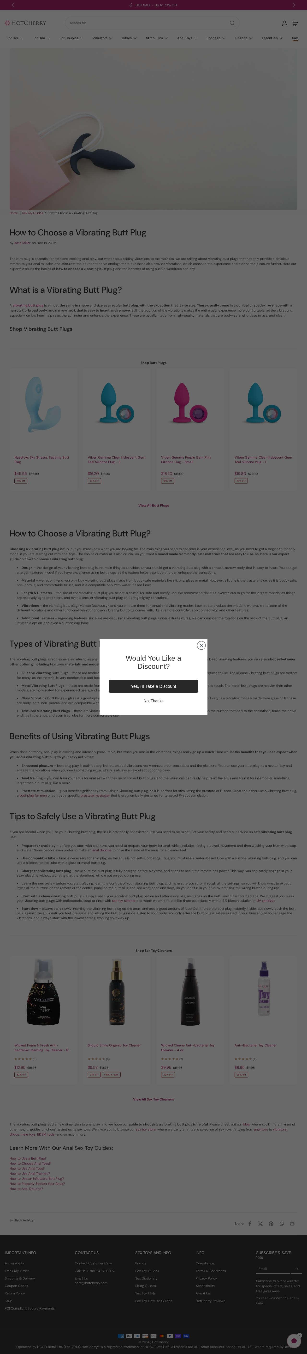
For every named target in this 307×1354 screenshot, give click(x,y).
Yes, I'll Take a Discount (153, 686)
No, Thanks (153, 701)
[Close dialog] (201, 645)
